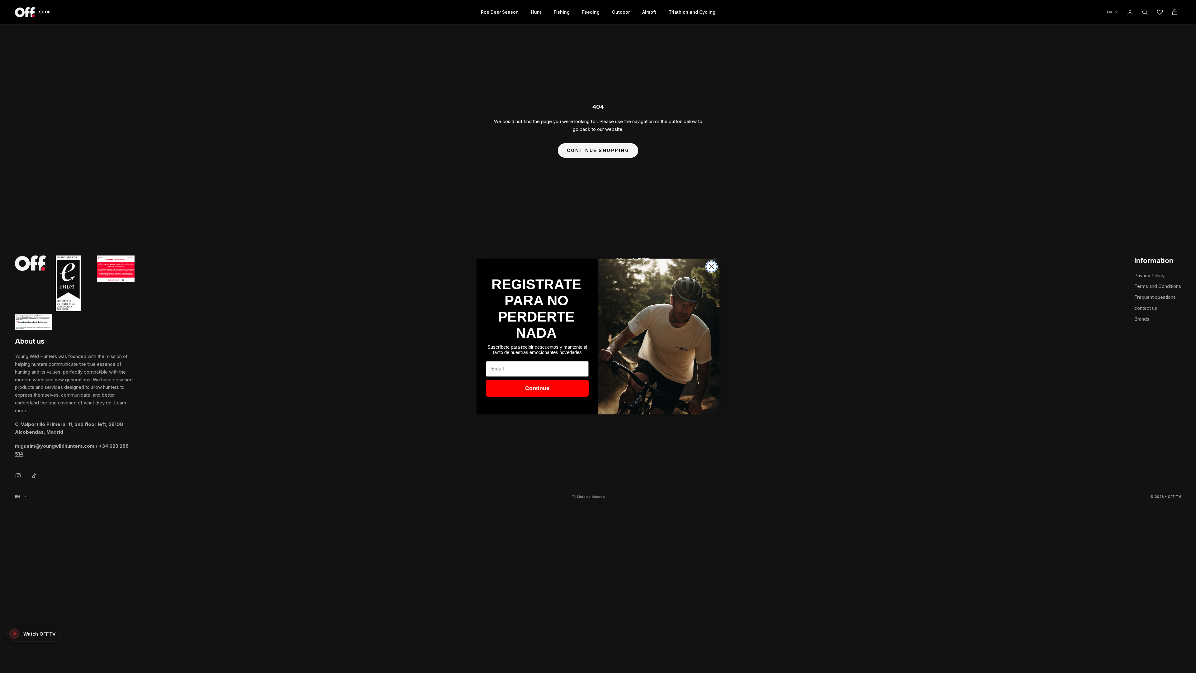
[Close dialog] (711, 266)
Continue (537, 388)
